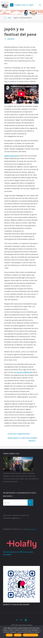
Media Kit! (33, 529)
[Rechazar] (41, 632)
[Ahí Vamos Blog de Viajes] (5, 5)
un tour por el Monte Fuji (23, 372)
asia (9, 18)
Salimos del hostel (11, 156)
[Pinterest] (21, 620)
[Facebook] (17, 620)
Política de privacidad (30, 635)
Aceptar (9, 635)
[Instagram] (26, 620)
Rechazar (18, 635)
